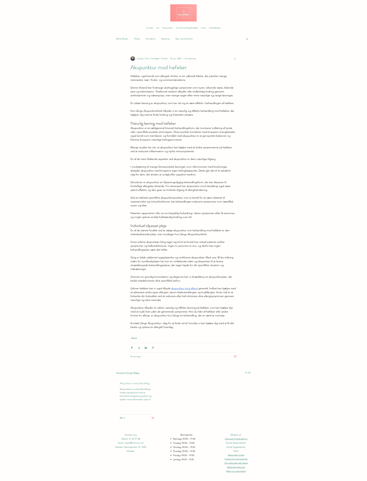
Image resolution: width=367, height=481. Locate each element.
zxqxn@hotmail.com (134, 442)
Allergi (137, 38)
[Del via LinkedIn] (146, 347)
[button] (247, 39)
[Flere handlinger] (235, 58)
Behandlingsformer (236, 467)
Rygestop (165, 38)
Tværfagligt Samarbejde (235, 459)
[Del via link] (153, 347)
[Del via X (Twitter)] (138, 347)
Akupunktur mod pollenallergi (135, 383)
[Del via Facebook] (131, 347)
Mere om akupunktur (236, 471)
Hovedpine (151, 38)
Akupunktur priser (236, 455)
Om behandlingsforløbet (236, 463)
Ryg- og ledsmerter (184, 38)
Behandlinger (122, 38)
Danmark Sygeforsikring (236, 438)
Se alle (248, 372)
